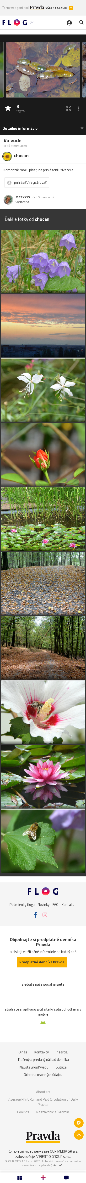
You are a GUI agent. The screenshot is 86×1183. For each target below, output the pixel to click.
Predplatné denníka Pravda (41, 962)
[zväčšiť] (68, 108)
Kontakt (68, 904)
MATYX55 (23, 197)
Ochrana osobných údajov (43, 1074)
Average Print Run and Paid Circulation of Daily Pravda (43, 1102)
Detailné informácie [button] (20, 128)
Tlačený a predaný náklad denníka (43, 1059)
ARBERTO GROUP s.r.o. (53, 1156)
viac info (58, 1165)
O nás (22, 1052)
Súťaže (61, 1067)
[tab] (43, 126)
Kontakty (41, 1052)
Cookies (23, 1111)
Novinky (43, 904)
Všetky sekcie (56, 8)
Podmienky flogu (22, 904)
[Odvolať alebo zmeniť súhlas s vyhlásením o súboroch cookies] (79, 1123)
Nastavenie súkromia (52, 1111)
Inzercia (62, 1052)
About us (43, 1091)
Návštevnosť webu (34, 1067)
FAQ (56, 904)
